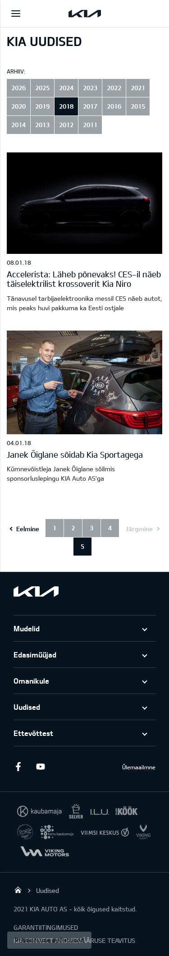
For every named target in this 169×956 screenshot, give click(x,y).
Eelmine (27, 529)
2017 (90, 106)
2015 (138, 106)
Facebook (18, 766)
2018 (66, 106)
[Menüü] (16, 14)
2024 (66, 88)
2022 (114, 88)
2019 (42, 106)
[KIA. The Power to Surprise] (36, 591)
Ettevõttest (33, 733)
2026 (18, 88)
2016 (114, 106)
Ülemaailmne (138, 767)
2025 (42, 88)
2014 (18, 125)
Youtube (40, 766)
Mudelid (27, 628)
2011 (90, 125)
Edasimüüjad (35, 654)
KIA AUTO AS (18, 889)
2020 (18, 106)
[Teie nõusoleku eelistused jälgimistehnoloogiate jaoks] (49, 940)
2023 (90, 88)
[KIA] (85, 13)
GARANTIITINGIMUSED (46, 927)
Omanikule (31, 680)
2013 (42, 125)
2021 (138, 88)
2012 (66, 125)
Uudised (27, 707)
